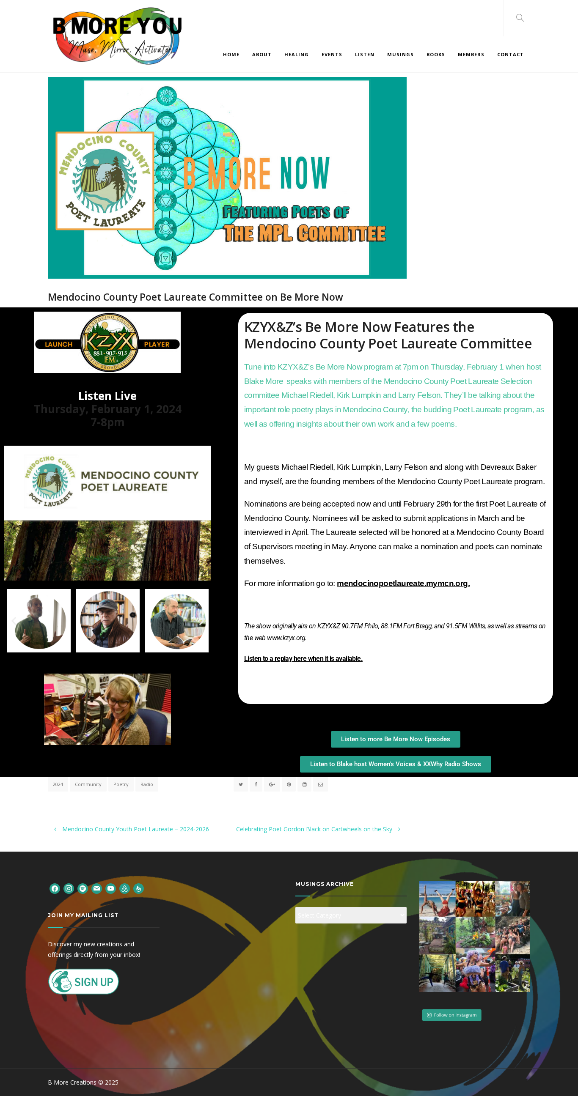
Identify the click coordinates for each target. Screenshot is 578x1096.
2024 (58, 784)
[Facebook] (55, 888)
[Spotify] (82, 888)
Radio (146, 784)
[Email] (96, 888)
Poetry (121, 784)
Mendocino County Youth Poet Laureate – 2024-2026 (135, 829)
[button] (13, 620)
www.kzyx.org (286, 638)
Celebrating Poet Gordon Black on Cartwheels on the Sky (315, 829)
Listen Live (107, 395)
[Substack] (138, 888)
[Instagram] (68, 888)
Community (88, 784)
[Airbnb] (124, 888)
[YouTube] (110, 888)
